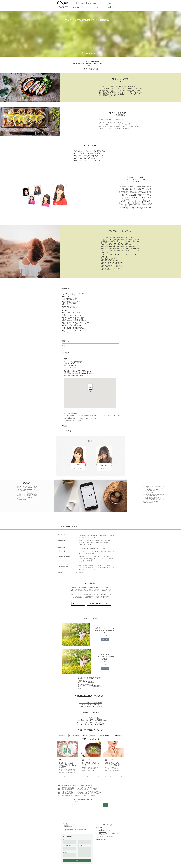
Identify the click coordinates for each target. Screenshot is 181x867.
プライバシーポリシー (69, 830)
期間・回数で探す (66, 795)
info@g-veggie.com (73, 367)
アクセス (66, 828)
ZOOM (69, 787)
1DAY (75, 791)
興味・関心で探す (66, 788)
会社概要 (66, 825)
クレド (65, 823)
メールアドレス (76, 801)
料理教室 (73, 788)
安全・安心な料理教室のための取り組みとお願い (75, 829)
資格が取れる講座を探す (67, 791)
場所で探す (64, 785)
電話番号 (65, 852)
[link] (105, 630)
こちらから (79, 420)
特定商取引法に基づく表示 (70, 826)
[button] (105, 639)
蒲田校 (69, 785)
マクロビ (73, 789)
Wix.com (100, 866)
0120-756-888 (91, 682)
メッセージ (80, 845)
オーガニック (77, 792)
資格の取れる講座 (85, 696)
